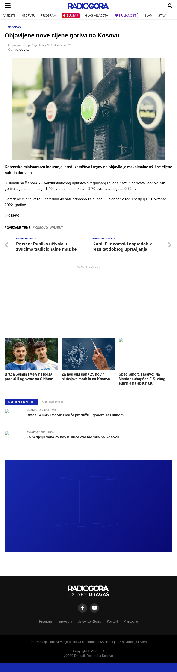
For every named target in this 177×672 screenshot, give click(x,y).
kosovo (41, 227)
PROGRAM (48, 15)
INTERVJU (28, 15)
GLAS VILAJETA (96, 15)
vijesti (58, 227)
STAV (162, 15)
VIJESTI (9, 15)
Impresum (64, 621)
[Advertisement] (88, 301)
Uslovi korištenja (89, 621)
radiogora (21, 49)
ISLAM (148, 15)
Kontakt (112, 621)
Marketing (131, 621)
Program (45, 621)
